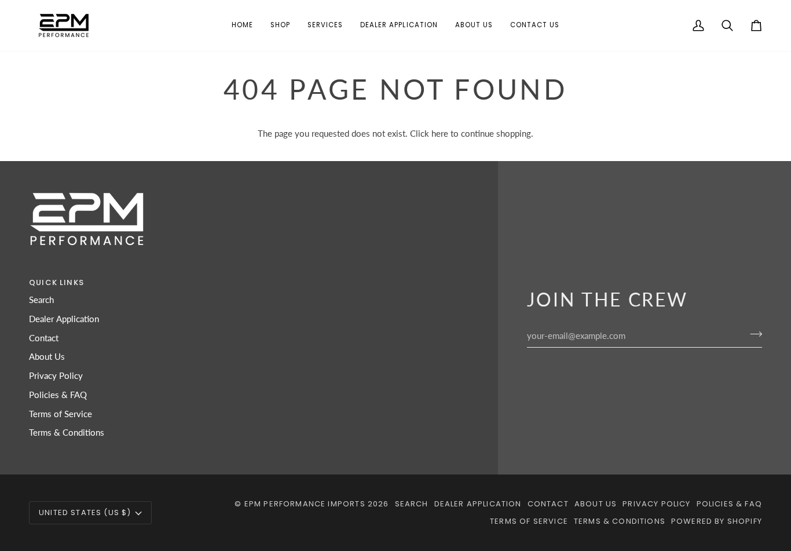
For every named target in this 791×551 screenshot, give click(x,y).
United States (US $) (85, 512)
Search (41, 300)
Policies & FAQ (58, 395)
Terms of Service (60, 414)
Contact (43, 338)
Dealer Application (64, 319)
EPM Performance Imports (304, 503)
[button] (280, 25)
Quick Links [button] (56, 282)
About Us (47, 357)
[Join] (752, 334)
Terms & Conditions (66, 432)
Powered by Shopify (716, 521)
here (439, 133)
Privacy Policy (56, 376)
